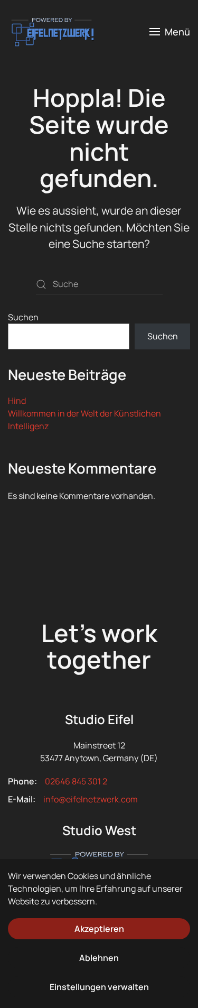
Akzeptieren (99, 929)
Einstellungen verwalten (99, 987)
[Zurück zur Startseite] (51, 32)
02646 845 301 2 (76, 781)
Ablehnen (99, 958)
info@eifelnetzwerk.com (90, 799)
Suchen (23, 317)
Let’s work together (99, 646)
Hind (17, 400)
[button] (170, 32)
